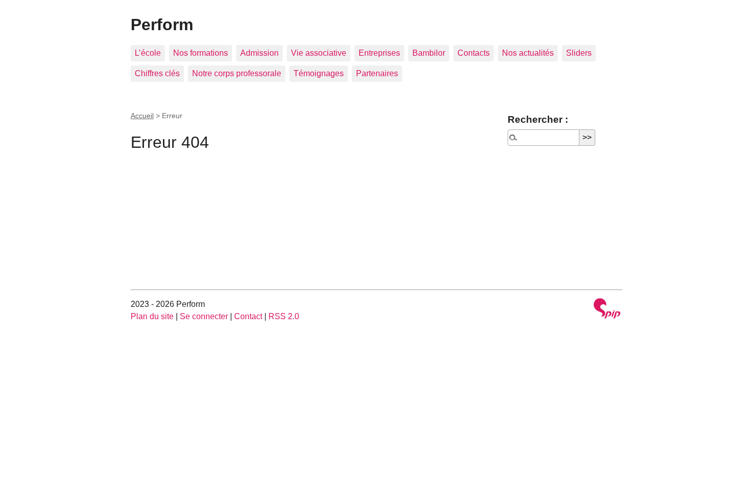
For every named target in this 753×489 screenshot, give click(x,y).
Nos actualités (528, 53)
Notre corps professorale (236, 73)
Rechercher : (538, 119)
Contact (248, 316)
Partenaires (377, 73)
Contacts (473, 53)
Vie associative (318, 53)
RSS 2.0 (283, 316)
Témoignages (319, 73)
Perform (162, 24)
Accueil (142, 116)
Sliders (579, 53)
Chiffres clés (157, 73)
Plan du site (152, 316)
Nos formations (200, 53)
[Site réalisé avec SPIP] (607, 309)
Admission (259, 53)
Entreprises (379, 53)
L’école (148, 53)
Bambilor (428, 53)
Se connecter (204, 316)
